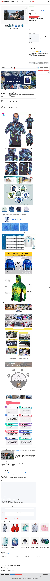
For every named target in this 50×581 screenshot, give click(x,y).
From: (4, 508)
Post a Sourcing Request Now (21, 518)
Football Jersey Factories (4, 568)
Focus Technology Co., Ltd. (20, 578)
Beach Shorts (2, 557)
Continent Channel (33, 576)
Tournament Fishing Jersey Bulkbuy (11, 570)
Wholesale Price (29, 576)
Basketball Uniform (18, 472)
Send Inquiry (34, 16)
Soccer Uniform (29, 472)
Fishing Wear (13, 5)
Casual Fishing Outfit (10, 565)
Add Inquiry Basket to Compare (14, 28)
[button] (30, 1)
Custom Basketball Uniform (28, 555)
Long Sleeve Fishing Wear (17, 565)
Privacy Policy (36, 578)
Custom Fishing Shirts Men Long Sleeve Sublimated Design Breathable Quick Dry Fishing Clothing (25, 547)
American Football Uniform (12, 472)
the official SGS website (18, 450)
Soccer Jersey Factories (11, 568)
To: (4, 510)
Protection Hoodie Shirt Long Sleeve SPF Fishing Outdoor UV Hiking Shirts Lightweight (35, 534)
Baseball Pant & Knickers (40, 555)
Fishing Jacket (45, 568)
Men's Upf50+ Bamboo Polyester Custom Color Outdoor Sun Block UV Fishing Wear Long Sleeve (5, 547)
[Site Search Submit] (33, 1)
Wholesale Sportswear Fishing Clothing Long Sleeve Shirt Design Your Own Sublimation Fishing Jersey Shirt (15, 534)
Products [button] (12, 1)
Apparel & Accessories (5, 5)
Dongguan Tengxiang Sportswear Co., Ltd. (35, 10)
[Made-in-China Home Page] (5, 1)
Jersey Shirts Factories (24, 568)
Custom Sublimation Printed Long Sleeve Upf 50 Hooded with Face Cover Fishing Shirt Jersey (44, 547)
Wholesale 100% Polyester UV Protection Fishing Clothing (14, 547)
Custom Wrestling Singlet (28, 557)
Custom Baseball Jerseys (3, 555)
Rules (48, 3)
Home (1, 5)
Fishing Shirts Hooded (3, 565)
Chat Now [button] (45, 16)
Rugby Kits (22, 472)
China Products (13, 576)
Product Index (37, 576)
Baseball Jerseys (7, 472)
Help (36, 3)
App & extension (40, 3)
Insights (40, 576)
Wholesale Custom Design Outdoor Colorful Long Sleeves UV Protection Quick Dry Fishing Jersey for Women (44, 534)
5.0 (41, 68)
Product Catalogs (11, 553)
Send (6, 518)
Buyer (32, 3)
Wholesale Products (25, 576)
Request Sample (41, 18)
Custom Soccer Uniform (15, 555)
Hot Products (10, 576)
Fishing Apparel (40, 568)
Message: (4, 512)
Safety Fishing (35, 568)
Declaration (33, 578)
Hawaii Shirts (38, 557)
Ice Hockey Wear (27, 556)
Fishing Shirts (30, 568)
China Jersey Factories (18, 568)
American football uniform (16, 556)
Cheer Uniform (38, 556)
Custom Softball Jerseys (3, 556)
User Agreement (29, 578)
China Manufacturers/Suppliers (19, 576)
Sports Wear (10, 5)
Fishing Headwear (3, 570)
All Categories (3, 3)
